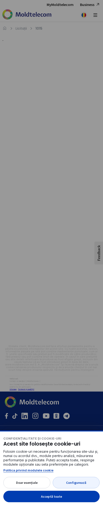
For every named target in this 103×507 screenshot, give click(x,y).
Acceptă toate (51, 496)
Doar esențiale (27, 482)
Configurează (76, 482)
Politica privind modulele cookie (28, 470)
